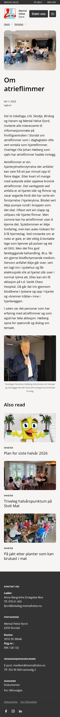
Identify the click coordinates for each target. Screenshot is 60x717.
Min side (51, 2)
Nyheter (19, 24)
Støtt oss (39, 13)
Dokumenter (12, 685)
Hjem (7, 24)
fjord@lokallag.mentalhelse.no (23, 606)
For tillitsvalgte (13, 690)
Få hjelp (38, 2)
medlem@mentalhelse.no (29, 665)
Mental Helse (11, 2)
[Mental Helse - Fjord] (10, 13)
